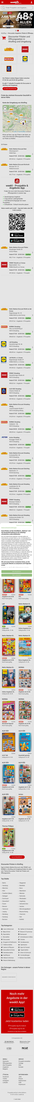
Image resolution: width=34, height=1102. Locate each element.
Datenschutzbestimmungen (24, 525)
